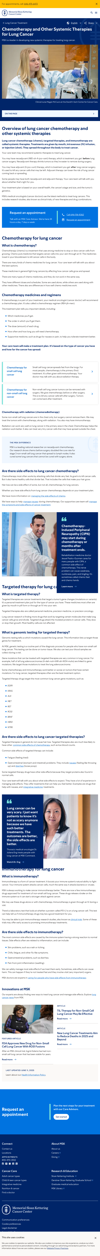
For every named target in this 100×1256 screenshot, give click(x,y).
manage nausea (30, 501)
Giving (54, 1157)
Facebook (6, 1164)
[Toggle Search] (92, 13)
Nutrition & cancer (10, 1188)
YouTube (13, 1164)
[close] (95, 1238)
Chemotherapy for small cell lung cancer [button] (17, 371)
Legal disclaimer (9, 1228)
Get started (61, 1117)
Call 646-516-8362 (75, 214)
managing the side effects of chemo (48, 496)
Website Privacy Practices (57, 1248)
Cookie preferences (11, 1224)
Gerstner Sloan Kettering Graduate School (71, 1180)
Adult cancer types (11, 1176)
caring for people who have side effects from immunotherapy (57, 978)
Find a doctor (8, 1192)
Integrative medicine (11, 1184)
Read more (7, 1059)
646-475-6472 (31, 4)
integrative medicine (33, 787)
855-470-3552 (9, 1160)
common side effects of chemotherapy (31, 745)
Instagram (3, 1164)
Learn (67, 586)
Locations (6, 1153)
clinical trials (76, 919)
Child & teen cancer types (14, 1180)
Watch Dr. (13, 862)
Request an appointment (78, 220)
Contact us (7, 1149)
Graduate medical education (65, 1184)
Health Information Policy (33, 1075)
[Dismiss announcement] (96, 3)
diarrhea (20, 766)
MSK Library (57, 1188)
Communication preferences (15, 1220)
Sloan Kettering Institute (63, 1176)
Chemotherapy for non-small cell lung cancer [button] (17, 393)
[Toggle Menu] (96, 13)
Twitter (10, 1164)
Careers (55, 1153)
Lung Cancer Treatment (16, 23)
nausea (72, 763)
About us (55, 1149)
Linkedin (17, 1164)
